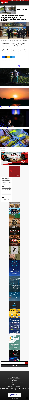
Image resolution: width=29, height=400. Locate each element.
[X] (6, 57)
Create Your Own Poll (6, 199)
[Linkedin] (11, 57)
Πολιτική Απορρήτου (14, 375)
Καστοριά (18, 41)
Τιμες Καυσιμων (21, 0)
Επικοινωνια (26, 0)
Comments (6, 198)
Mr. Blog (15, 41)
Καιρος (16, 0)
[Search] (26, 363)
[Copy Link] (8, 57)
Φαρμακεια (13, 0)
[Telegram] (13, 57)
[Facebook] (3, 57)
